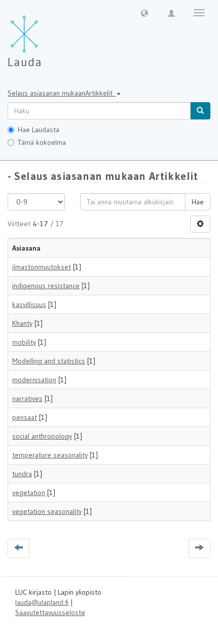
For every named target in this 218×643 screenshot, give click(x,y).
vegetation (28, 492)
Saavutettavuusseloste (50, 612)
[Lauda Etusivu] (45, 35)
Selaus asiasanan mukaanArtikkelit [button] (62, 93)
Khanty (22, 323)
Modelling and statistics (48, 360)
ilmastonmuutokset (41, 266)
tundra (22, 473)
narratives (27, 398)
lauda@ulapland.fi (41, 602)
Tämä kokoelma (42, 142)
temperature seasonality (50, 455)
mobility (24, 342)
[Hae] (200, 110)
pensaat (24, 417)
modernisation (34, 379)
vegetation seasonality (47, 511)
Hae (198, 201)
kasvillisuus (29, 304)
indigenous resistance (46, 285)
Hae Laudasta (38, 129)
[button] (144, 12)
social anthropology (42, 436)
